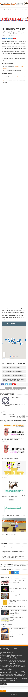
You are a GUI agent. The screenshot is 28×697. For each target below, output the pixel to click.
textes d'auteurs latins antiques (11, 677)
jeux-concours (5, 660)
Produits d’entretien (7, 624)
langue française (21, 660)
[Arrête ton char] (14, 4)
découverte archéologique (7, 652)
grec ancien (8, 656)
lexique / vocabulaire (5, 663)
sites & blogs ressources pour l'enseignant (12, 675)
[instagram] (18, 572)
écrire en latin (13, 389)
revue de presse (6, 670)
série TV (1, 677)
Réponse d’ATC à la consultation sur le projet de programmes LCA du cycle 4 (14, 495)
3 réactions (5, 35)
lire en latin (15, 664)
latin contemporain (4, 661)
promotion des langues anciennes (11, 666)
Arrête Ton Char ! (6, 31)
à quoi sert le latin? (16, 678)
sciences (15, 674)
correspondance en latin (19, 387)
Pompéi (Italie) (21, 665)
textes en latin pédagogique (6, 678)
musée (1, 665)
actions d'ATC (9, 387)
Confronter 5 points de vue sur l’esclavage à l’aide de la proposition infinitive (17, 619)
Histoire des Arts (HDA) (9, 658)
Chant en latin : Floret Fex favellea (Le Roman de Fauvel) (13, 606)
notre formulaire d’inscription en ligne (17, 77)
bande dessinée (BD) (4, 649)
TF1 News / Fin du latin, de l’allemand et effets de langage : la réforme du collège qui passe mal (18, 612)
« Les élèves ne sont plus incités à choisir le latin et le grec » (11, 413)
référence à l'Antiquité (6, 674)
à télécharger (17, 66)
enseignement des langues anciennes (9, 655)
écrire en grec (4, 389)
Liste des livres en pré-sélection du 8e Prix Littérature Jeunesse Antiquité (13, 457)
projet (1, 666)
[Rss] (10, 572)
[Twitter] (15, 572)
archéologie (14, 648)
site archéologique (21, 674)
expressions (2, 656)
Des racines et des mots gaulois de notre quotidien (17, 416)
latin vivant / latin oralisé (17, 662)
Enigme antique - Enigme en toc (8, 654)
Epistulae (21, 389)
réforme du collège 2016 (13, 672)
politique (16, 665)
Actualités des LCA (10, 9)
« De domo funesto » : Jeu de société (17, 594)
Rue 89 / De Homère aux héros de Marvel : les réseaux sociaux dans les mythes (17, 588)
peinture (11, 665)
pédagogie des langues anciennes (8, 668)
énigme (24, 678)
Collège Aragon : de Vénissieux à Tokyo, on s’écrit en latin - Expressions (13, 557)
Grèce (13, 656)
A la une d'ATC (18, 9)
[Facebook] (12, 572)
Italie (19, 658)
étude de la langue (4, 680)
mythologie (6, 665)
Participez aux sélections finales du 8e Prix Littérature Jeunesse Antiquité (13, 438)
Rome (15, 670)
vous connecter (23, 565)
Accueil (3, 9)
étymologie (12, 680)
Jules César (14, 660)
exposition (20, 655)
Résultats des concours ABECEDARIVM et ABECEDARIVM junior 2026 (12, 533)
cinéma (11, 649)
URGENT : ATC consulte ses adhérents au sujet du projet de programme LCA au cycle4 (13, 514)
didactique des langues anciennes (8, 651)
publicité (22, 666)
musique (22, 663)
